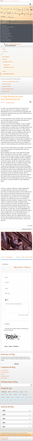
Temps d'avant (4, 378)
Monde (26, 391)
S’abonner (16, 363)
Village (30, 397)
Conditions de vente (8, 67)
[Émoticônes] (6, 300)
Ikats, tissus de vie (6, 91)
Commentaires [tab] (5, 264)
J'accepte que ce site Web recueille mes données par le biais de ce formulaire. (16, 329)
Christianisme (17, 397)
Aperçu (6, 346)
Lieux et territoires (4, 370)
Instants (3, 397)
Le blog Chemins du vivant (8, 73)
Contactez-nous (4, 439)
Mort (7, 394)
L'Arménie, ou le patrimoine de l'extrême (10, 81)
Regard (8, 397)
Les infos (4, 71)
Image (2, 394)
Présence (15, 391)
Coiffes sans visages (6, 86)
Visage (21, 391)
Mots (9, 392)
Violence (15, 394)
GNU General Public (26, 434)
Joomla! (2, 434)
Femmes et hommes (5, 372)
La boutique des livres (7, 61)
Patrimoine (24, 394)
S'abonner (28, 267)
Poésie (4, 392)
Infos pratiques (5, 56)
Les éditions (4, 51)
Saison (22, 397)
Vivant (26, 397)
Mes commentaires (19, 267)
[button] (28, 15)
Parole (10, 394)
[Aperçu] (8, 300)
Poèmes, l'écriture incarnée (8, 88)
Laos (20, 394)
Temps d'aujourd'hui (5, 376)
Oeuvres (2, 374)
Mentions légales (4, 437)
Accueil (3, 49)
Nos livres (4, 59)
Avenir (12, 397)
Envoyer (10, 346)
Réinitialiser (15, 346)
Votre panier (7, 64)
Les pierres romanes (6, 84)
